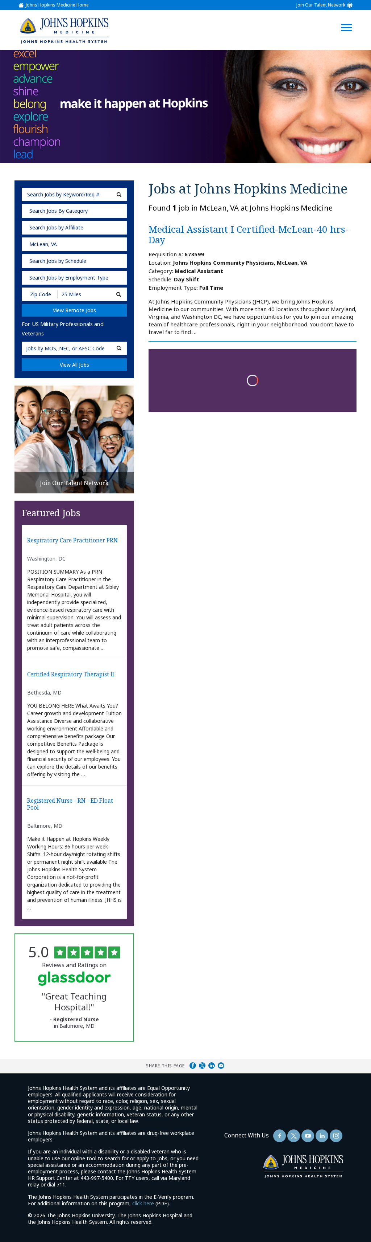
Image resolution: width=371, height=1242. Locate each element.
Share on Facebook (192, 1065)
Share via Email (221, 1065)
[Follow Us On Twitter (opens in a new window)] (293, 1135)
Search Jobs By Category (58, 210)
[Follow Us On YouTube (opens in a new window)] (307, 1135)
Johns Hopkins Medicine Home (57, 5)
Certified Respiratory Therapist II (70, 674)
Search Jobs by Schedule (57, 260)
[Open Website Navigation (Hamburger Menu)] (350, 18)
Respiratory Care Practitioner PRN (72, 540)
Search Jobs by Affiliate (56, 227)
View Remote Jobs (74, 310)
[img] (63, 30)
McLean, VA (43, 244)
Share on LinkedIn (211, 1065)
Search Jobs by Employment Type (68, 277)
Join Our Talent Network (320, 5)
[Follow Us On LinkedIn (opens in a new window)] (321, 1135)
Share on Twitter (202, 1065)
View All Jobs (74, 364)
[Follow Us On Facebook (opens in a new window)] (279, 1135)
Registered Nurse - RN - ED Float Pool (70, 804)
